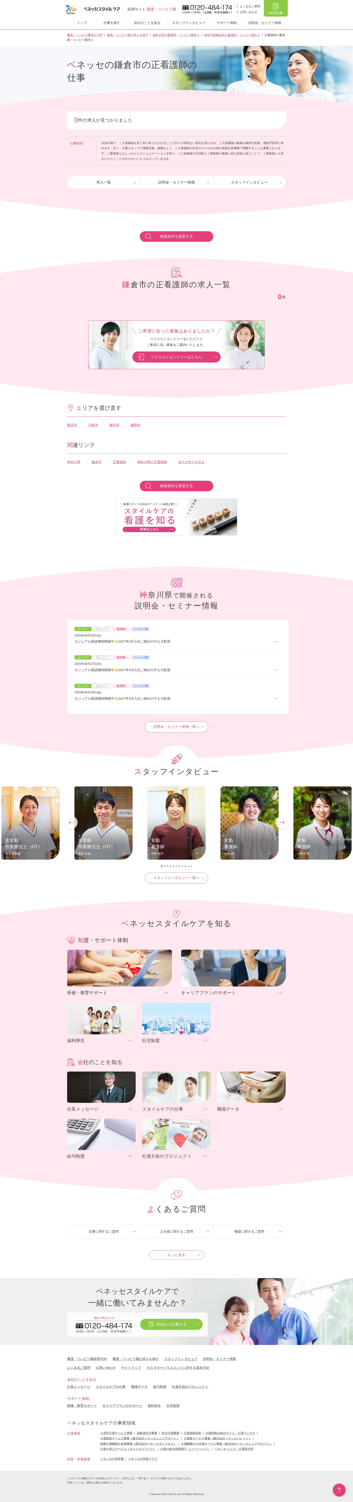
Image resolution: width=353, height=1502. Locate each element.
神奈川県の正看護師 (152, 462)
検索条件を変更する (176, 236)
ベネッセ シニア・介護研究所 (234, 1448)
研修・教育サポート (82, 1406)
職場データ (139, 1387)
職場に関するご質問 (249, 1231)
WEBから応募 (171, 1324)
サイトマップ (131, 1368)
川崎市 (93, 425)
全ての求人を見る (191, 462)
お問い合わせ (248, 12)
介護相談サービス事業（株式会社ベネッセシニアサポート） (140, 1438)
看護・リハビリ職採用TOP (87, 1359)
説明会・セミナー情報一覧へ (176, 727)
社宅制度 (173, 1406)
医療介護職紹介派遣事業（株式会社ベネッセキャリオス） (138, 1443)
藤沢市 (114, 425)
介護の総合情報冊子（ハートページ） (185, 1448)
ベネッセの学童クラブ (142, 1458)
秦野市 (135, 425)
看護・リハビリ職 (151, 9)
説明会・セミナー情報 (264, 23)
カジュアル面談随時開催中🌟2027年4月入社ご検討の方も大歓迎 (122, 641)
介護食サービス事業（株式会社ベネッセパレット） (218, 1438)
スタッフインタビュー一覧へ (176, 878)
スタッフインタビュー (188, 23)
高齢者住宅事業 (147, 1433)
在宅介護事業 (170, 1433)
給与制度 (159, 1387)
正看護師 (119, 462)
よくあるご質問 (250, 6)
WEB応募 (276, 13)
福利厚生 (154, 1406)
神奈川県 (73, 462)
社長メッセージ (78, 1387)
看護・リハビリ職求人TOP (85, 35)
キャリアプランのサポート (122, 1406)
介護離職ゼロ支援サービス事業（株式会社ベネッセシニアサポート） (226, 1443)
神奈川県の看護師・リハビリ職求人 (176, 35)
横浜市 (72, 425)
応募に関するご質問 (104, 1231)
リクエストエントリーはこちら (176, 357)
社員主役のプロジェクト (190, 1387)
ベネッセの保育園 (112, 1458)
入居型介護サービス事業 (116, 1433)
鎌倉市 (96, 462)
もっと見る (176, 1255)
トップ (82, 23)
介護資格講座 (192, 1433)
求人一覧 (103, 182)
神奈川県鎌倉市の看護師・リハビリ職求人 (232, 35)
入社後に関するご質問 (176, 1231)
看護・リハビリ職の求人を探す (127, 35)
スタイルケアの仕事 (111, 1387)
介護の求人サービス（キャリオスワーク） (128, 1448)
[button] (71, 823)
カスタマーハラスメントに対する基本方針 (178, 1368)
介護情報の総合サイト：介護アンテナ (230, 1433)
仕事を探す (112, 23)
